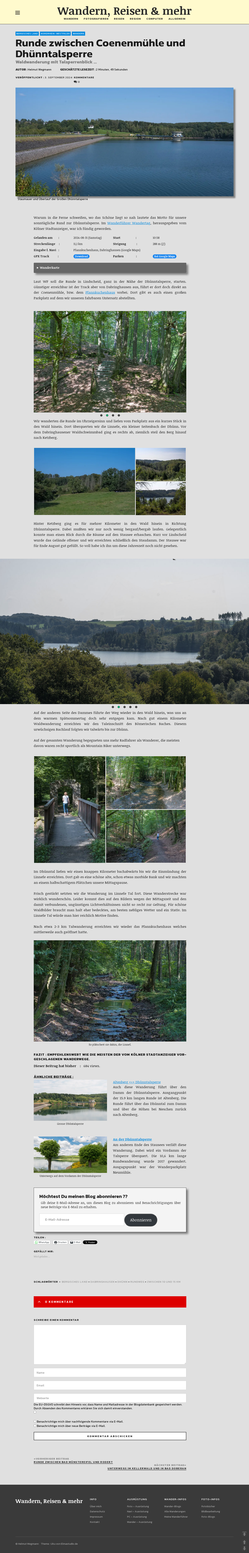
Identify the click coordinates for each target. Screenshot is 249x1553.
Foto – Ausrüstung (138, 1506)
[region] (110, 362)
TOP (244, 1534)
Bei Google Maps (164, 256)
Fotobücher (208, 1506)
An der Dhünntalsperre (132, 1139)
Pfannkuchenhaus (100, 292)
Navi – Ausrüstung (137, 1511)
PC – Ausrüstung (137, 1517)
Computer (154, 19)
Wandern (71, 19)
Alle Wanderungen (174, 1511)
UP (244, 1542)
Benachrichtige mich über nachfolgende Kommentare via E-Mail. (80, 1421)
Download (81, 256)
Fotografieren (96, 19)
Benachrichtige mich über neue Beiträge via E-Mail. (71, 1426)
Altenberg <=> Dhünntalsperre (137, 1082)
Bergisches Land (27, 33)
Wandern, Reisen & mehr (124, 10)
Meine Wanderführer (176, 1517)
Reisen (119, 19)
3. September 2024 (58, 77)
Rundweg (137, 1282)
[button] (101, 415)
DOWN (244, 1548)
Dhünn (122, 1282)
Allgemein (176, 19)
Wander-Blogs (172, 1506)
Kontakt (95, 1522)
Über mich (96, 1506)
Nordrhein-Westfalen (55, 33)
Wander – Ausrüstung (139, 1522)
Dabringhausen (102, 1282)
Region (135, 19)
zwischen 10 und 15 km (164, 1282)
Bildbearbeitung (210, 1511)
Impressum (96, 1517)
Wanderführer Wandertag (128, 223)
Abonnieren (140, 1219)
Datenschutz (97, 1511)
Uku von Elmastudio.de (64, 1544)
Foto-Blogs (208, 1517)
